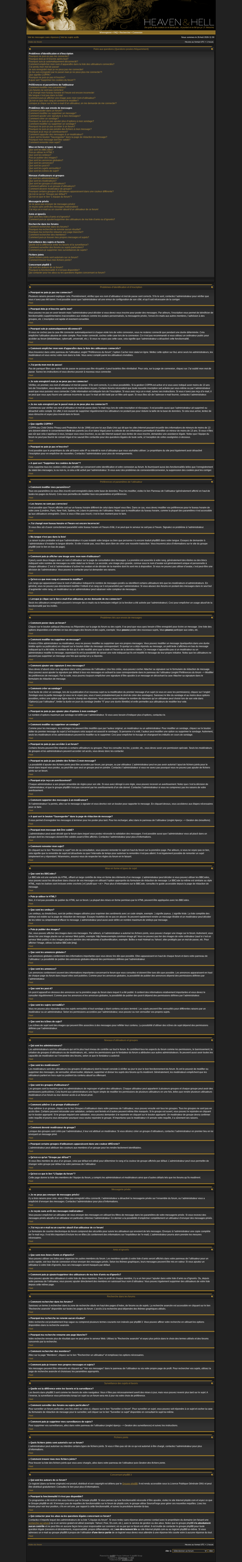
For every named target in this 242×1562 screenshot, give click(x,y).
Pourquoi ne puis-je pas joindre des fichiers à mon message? (60, 129)
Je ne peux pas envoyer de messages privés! (52, 204)
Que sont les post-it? (39, 165)
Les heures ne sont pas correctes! (46, 90)
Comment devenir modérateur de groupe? (50, 189)
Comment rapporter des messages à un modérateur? (56, 134)
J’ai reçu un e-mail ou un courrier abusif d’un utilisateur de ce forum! (63, 209)
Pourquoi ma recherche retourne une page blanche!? (56, 232)
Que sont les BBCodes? (41, 149)
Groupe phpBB (130, 1483)
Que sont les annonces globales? (46, 160)
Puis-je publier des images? (43, 157)
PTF (132, 1558)
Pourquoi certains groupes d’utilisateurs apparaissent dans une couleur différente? (71, 191)
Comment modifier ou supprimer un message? (52, 113)
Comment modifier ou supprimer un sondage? (52, 124)
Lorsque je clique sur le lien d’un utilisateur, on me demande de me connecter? (73, 103)
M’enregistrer (106, 32)
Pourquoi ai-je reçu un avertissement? (48, 131)
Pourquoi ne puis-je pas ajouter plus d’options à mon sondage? (61, 121)
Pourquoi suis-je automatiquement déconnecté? (53, 61)
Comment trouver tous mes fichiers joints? (50, 260)
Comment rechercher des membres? (47, 234)
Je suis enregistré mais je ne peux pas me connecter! (56, 69)
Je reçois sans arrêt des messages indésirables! (53, 206)
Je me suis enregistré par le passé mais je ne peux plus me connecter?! (65, 72)
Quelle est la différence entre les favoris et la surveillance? (58, 244)
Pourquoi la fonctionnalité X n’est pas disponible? (54, 270)
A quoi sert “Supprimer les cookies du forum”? (52, 80)
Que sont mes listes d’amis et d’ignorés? (49, 216)
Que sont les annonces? (41, 163)
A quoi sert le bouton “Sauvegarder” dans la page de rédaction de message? (68, 137)
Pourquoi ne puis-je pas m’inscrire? (47, 77)
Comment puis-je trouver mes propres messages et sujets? (59, 237)
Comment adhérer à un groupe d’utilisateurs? (52, 186)
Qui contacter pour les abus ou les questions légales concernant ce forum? (67, 272)
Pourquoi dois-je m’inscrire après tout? (48, 59)
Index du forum (35, 42)
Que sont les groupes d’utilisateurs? (47, 183)
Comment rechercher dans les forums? (49, 226)
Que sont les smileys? (40, 155)
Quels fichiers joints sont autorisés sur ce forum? (53, 257)
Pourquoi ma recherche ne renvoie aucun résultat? (55, 229)
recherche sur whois (39, 1523)
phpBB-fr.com (127, 1560)
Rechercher (125, 32)
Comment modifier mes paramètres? (47, 87)
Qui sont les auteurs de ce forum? (46, 267)
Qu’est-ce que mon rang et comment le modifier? (54, 100)
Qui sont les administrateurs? (44, 178)
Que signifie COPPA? (40, 74)
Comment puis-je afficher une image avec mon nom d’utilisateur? (62, 98)
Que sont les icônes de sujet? (44, 171)
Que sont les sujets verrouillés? (45, 168)
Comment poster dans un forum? (45, 110)
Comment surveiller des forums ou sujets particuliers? (56, 247)
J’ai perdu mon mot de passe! (44, 67)
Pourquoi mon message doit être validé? (49, 139)
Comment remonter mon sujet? (44, 142)
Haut (31, 303)
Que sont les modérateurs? (43, 181)
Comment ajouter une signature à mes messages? (55, 116)
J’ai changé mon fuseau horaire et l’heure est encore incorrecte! (61, 92)
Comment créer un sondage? (44, 118)
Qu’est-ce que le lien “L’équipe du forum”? (50, 196)
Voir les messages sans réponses (43, 37)
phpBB (112, 1556)
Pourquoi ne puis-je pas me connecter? (49, 56)
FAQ (116, 32)
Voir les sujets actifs (70, 37)
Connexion (137, 32)
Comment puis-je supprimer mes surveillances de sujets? (58, 250)
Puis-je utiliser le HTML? (41, 152)
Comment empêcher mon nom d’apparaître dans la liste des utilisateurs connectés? (71, 64)
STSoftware (122, 1558)
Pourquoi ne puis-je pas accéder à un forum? (52, 126)
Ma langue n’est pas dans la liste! (46, 95)
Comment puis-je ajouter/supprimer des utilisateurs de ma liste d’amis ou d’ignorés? (72, 219)
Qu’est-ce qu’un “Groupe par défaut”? (48, 194)
